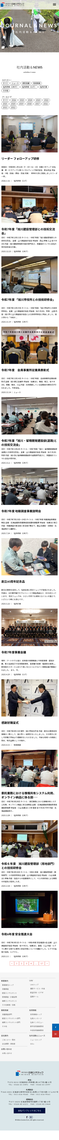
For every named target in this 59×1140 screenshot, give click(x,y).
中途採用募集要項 (36, 1030)
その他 (5, 91)
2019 (21, 104)
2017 (37, 104)
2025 (22, 100)
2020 (13, 104)
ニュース (15, 83)
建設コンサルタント (9, 993)
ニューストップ (36, 1040)
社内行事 (43, 87)
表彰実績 (26, 83)
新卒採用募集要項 (36, 1026)
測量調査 (5, 989)
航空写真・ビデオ (36, 993)
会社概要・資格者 (8, 1044)
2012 (13, 107)
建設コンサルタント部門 (11, 1018)
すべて (5, 83)
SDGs (32, 1044)
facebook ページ (26, 1117)
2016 (45, 104)
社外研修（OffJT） (10, 87)
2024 (30, 100)
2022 (46, 100)
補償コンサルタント (9, 1001)
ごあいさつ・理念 (8, 1040)
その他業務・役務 (8, 1005)
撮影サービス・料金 (37, 989)
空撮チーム (34, 997)
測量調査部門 (7, 1014)
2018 (29, 104)
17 (41, 963)
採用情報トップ (36, 1014)
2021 (5, 104)
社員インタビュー (36, 1022)
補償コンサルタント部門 (11, 1022)
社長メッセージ (36, 1018)
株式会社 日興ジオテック (29, 1073)
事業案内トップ (8, 985)
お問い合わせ (7, 1053)
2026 (14, 100)
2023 (38, 100)
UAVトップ (34, 985)
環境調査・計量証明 (9, 997)
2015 (5, 107)
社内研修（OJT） (29, 87)
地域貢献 (36, 83)
